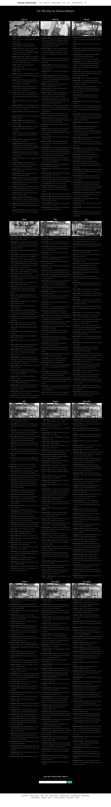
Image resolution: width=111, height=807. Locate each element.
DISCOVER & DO (46, 2)
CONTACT (77, 797)
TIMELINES (44, 797)
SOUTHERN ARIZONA (75, 795)
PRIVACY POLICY (70, 797)
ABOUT (68, 2)
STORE (63, 2)
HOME (40, 2)
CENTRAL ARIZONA (54, 795)
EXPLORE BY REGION (56, 2)
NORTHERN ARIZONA (64, 795)
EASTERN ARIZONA (85, 795)
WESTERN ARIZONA (35, 797)
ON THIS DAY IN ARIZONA (77, 2)
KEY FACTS (50, 797)
